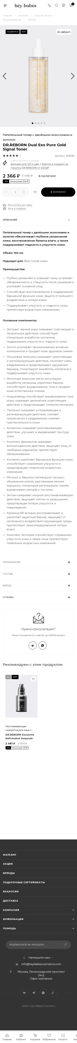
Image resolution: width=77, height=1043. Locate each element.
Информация (13, 919)
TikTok (53, 993)
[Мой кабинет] (63, 5)
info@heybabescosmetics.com (41, 964)
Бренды (9, 873)
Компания (11, 910)
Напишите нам (39, 957)
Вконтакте (24, 993)
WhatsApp (42, 645)
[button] (32, 123)
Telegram (33, 645)
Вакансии (11, 891)
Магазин (9, 854)
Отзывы (8, 597)
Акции (8, 863)
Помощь (9, 928)
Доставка (10, 900)
